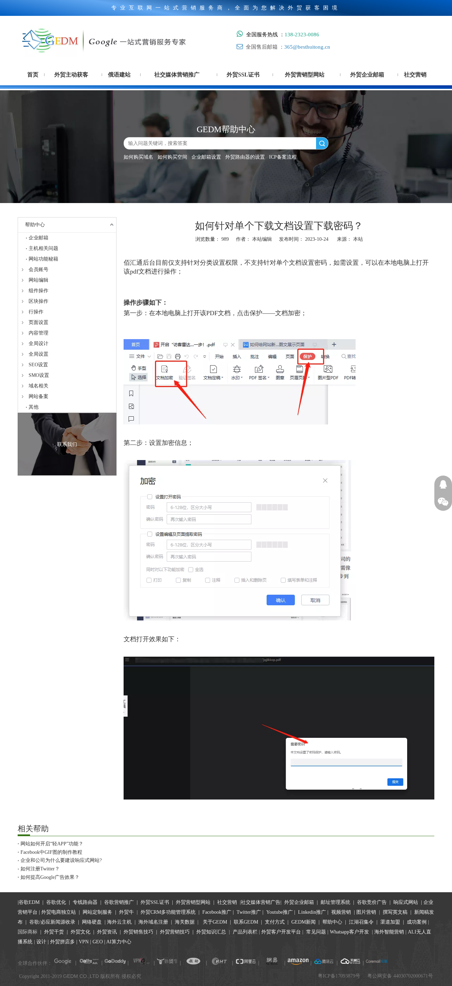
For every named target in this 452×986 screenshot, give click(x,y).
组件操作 (38, 290)
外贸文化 (80, 932)
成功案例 (417, 922)
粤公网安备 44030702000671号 (400, 976)
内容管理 (38, 333)
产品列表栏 (245, 932)
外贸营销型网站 (193, 902)
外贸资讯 (107, 932)
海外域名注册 (153, 922)
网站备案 (38, 396)
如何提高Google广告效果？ (49, 877)
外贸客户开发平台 (281, 932)
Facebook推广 (216, 912)
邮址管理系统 (335, 902)
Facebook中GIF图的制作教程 (51, 852)
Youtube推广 (279, 912)
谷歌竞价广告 (371, 902)
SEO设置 (38, 364)
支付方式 (275, 922)
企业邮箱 (38, 237)
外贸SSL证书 (155, 902)
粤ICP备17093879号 (339, 976)
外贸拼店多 (62, 941)
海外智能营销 (389, 932)
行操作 (36, 311)
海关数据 (185, 922)
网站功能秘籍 (43, 259)
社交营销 (227, 902)
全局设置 (38, 354)
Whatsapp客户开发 (349, 932)
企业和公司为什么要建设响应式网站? (61, 860)
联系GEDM (246, 922)
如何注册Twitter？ (40, 868)
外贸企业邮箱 (299, 902)
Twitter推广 (249, 912)
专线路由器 (85, 902)
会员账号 (38, 269)
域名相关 (38, 385)
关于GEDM (215, 922)
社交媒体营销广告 (260, 902)
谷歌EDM (29, 902)
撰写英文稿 (395, 912)
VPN (84, 941)
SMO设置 (39, 375)
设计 (41, 941)
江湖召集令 (361, 922)
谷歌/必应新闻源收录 (52, 922)
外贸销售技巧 (138, 932)
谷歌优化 (56, 902)
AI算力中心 (118, 941)
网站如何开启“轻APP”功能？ (51, 843)
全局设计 (38, 343)
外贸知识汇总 (211, 932)
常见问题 (316, 932)
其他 (33, 407)
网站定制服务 (97, 912)
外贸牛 (126, 912)
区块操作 (38, 301)
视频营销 (341, 912)
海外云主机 (119, 922)
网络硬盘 (92, 922)
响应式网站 (405, 902)
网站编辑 (38, 280)
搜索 (322, 143)
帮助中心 (35, 224)
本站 (358, 239)
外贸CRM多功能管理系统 (168, 912)
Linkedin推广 (312, 912)
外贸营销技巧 (175, 932)
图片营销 (366, 912)
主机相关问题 (43, 248)
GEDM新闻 (303, 922)
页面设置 (38, 322)
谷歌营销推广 (119, 902)
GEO (97, 941)
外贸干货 (54, 932)
